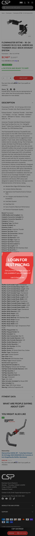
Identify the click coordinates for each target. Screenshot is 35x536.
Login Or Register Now (17, 277)
